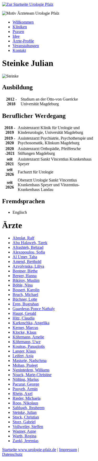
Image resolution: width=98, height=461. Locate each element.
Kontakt (19, 50)
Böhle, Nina (23, 285)
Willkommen (23, 22)
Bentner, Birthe (25, 271)
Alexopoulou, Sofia (29, 252)
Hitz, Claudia (23, 318)
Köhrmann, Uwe (27, 341)
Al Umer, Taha (25, 257)
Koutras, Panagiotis (29, 346)
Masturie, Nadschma (30, 360)
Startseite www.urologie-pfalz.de (29, 449)
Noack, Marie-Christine (32, 374)
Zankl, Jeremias (25, 440)
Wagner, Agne (24, 431)
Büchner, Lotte (25, 299)
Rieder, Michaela (27, 398)
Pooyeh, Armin (25, 389)
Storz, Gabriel (24, 422)
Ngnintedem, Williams (31, 370)
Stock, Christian (26, 417)
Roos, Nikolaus (25, 403)
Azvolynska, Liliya (28, 266)
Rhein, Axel (22, 393)
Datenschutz (12, 454)
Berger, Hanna (25, 275)
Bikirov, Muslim (26, 280)
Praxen (18, 31)
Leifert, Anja (23, 356)
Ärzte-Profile (23, 41)
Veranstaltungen (26, 45)
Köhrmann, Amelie (28, 337)
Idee (16, 36)
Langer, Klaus (24, 351)
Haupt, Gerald (24, 313)
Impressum (68, 449)
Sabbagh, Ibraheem (28, 407)
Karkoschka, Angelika (31, 323)
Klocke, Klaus (24, 332)
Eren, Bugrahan (26, 304)
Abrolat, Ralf (23, 238)
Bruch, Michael (25, 294)
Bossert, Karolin (26, 290)
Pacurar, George (26, 384)
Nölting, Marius (26, 379)
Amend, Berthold (27, 261)
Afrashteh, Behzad (28, 247)
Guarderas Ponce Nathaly (34, 308)
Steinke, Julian (25, 412)
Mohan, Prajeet (25, 365)
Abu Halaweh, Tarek (30, 242)
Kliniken (20, 27)
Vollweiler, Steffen (28, 426)
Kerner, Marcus (25, 327)
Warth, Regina (24, 436)
